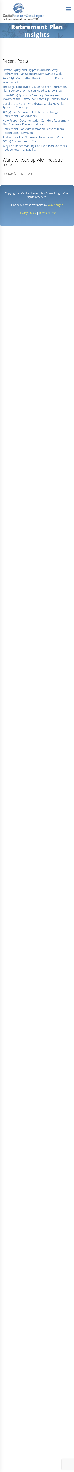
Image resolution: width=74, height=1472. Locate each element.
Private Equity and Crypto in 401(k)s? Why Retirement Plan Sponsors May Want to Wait (32, 72)
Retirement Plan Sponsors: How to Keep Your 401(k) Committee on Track (33, 139)
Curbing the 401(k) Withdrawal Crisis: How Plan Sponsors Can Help (34, 105)
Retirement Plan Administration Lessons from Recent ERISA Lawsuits (33, 131)
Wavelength (55, 205)
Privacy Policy (27, 213)
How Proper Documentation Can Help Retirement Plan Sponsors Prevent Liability (36, 122)
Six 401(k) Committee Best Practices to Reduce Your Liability (34, 80)
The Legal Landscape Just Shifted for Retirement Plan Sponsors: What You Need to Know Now (35, 88)
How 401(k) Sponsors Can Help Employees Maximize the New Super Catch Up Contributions (35, 97)
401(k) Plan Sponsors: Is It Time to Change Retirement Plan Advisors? (31, 114)
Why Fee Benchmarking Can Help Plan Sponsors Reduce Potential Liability (35, 148)
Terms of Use (47, 213)
